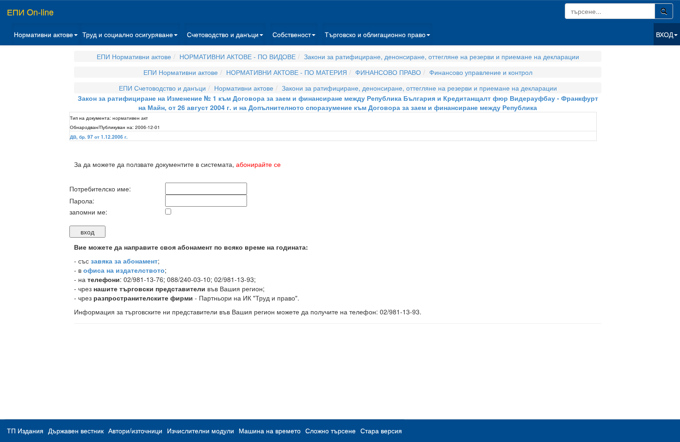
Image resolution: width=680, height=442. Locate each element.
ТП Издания (25, 430)
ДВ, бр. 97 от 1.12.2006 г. (99, 137)
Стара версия (381, 430)
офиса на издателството (124, 270)
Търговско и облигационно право (375, 34)
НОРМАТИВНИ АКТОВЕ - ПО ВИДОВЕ (237, 56)
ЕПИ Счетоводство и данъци (162, 87)
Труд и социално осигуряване (127, 34)
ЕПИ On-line (30, 12)
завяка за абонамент (124, 260)
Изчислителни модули (200, 430)
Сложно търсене (330, 430)
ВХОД (664, 34)
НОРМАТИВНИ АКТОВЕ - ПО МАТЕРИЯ (286, 72)
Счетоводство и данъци (223, 34)
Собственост (291, 34)
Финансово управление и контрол (480, 72)
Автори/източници (135, 430)
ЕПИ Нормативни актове (134, 56)
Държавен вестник (76, 430)
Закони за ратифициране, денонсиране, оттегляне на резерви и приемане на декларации (441, 56)
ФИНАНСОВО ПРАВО (388, 72)
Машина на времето (270, 430)
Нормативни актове (43, 34)
